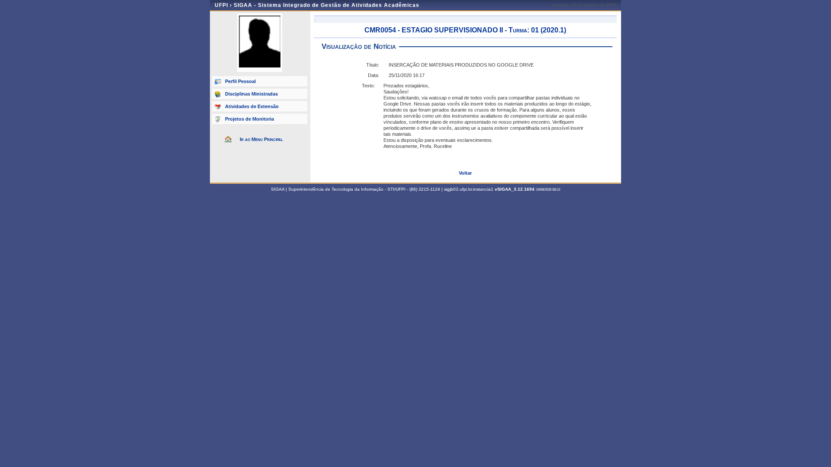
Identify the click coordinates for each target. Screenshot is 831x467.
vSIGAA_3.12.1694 (515, 189)
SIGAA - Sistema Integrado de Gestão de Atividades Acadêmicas (326, 5)
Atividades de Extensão (252, 106)
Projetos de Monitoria (249, 119)
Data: (373, 75)
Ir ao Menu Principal (261, 139)
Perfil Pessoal (240, 81)
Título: (372, 64)
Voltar (465, 173)
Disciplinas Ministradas (251, 93)
